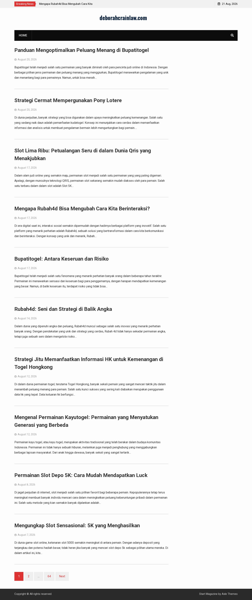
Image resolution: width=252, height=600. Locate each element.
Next (62, 576)
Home (23, 35)
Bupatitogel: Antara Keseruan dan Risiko (61, 259)
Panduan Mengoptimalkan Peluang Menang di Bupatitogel (81, 50)
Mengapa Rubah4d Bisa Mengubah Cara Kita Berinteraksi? (82, 209)
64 (49, 576)
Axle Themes (230, 594)
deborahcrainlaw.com (123, 17)
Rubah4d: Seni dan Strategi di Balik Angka (63, 309)
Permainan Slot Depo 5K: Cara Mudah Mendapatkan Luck (80, 475)
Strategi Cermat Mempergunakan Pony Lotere (68, 100)
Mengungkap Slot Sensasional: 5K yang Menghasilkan (77, 525)
